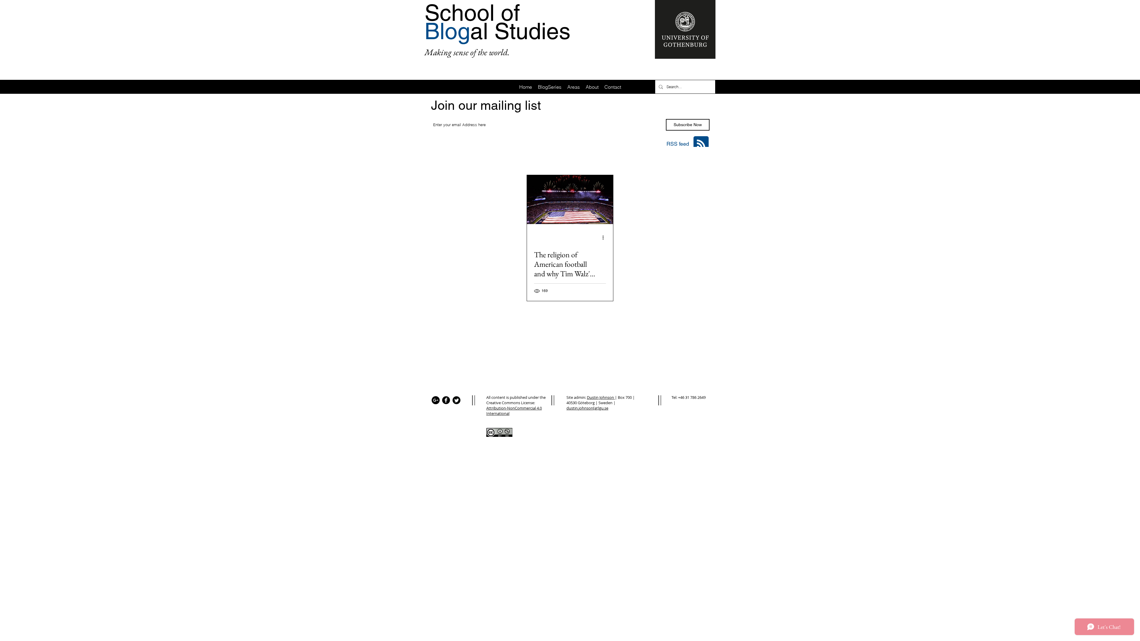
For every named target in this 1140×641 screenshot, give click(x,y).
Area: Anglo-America (590, 158)
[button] (702, 159)
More (665, 158)
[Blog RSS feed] (701, 144)
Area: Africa (469, 158)
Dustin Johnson (601, 397)
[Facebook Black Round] (446, 400)
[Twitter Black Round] (456, 400)
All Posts (438, 158)
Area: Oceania (635, 158)
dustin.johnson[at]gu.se (587, 408)
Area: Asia (501, 158)
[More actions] (605, 237)
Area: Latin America (540, 158)
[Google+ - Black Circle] (436, 400)
